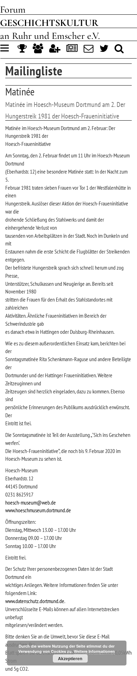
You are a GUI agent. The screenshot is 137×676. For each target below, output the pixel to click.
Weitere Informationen (94, 651)
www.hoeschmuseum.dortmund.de (38, 510)
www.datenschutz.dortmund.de (34, 600)
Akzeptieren (70, 658)
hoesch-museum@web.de (30, 502)
